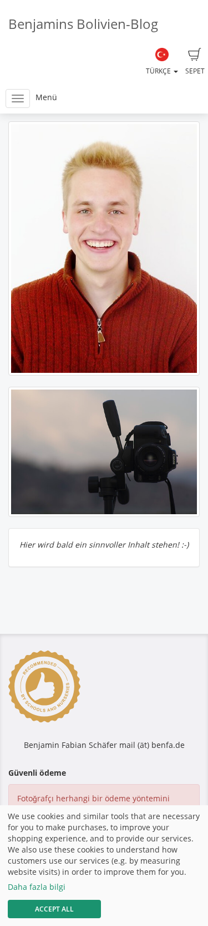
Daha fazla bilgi (36, 886)
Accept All (54, 909)
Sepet (195, 71)
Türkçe (159, 71)
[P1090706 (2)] (104, 248)
